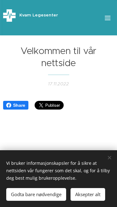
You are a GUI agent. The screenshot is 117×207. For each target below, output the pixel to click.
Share (19, 105)
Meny (107, 17)
